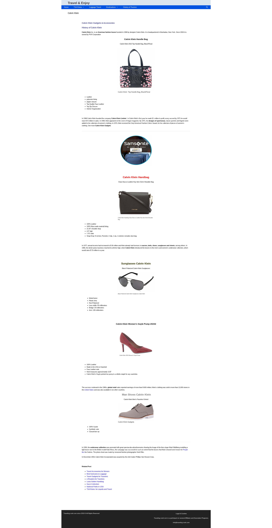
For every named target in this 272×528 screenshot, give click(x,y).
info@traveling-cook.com (181, 522)
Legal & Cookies (181, 513)
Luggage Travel (95, 7)
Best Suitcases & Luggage (97, 474)
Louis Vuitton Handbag (95, 481)
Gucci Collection (93, 484)
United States (89, 390)
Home (66, 7)
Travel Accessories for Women (98, 471)
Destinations (111, 7)
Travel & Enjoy (79, 3)
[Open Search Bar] (207, 7)
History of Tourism (130, 7)
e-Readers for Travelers (95, 479)
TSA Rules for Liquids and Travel (99, 489)
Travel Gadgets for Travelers (97, 476)
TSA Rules (78, 7)
